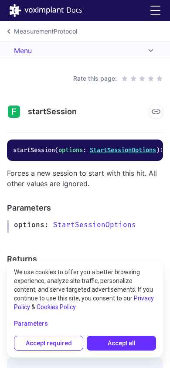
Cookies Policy (56, 306)
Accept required (49, 343)
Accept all (122, 343)
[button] (155, 10)
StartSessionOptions (123, 150)
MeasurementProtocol (45, 31)
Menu (23, 50)
